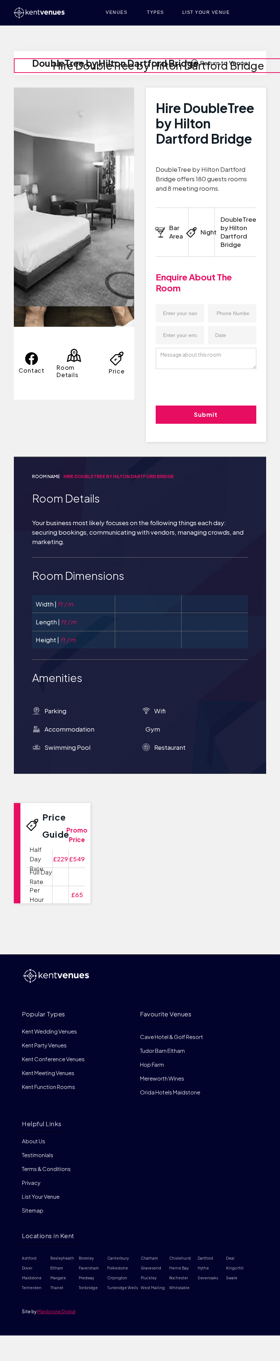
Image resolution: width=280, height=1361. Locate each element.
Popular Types (43, 1014)
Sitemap (32, 1210)
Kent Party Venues (44, 1045)
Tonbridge (88, 1288)
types (155, 12)
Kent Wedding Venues (49, 1031)
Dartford (205, 1258)
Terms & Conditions (46, 1168)
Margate (58, 1278)
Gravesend (151, 1268)
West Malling (153, 1288)
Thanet (56, 1288)
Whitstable (179, 1288)
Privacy (31, 1182)
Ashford (29, 1258)
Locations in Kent (48, 1236)
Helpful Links (42, 1124)
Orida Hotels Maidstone (170, 1092)
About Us (33, 1141)
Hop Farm (152, 1064)
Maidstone (32, 1278)
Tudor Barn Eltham (162, 1050)
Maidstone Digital (56, 1311)
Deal (230, 1258)
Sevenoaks (208, 1278)
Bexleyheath (62, 1258)
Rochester (178, 1278)
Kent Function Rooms (48, 1086)
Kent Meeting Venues (48, 1072)
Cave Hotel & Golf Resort (171, 1036)
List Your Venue (40, 1196)
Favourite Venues (165, 1014)
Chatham (149, 1258)
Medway (86, 1278)
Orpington (117, 1278)
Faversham (89, 1268)
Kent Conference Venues (53, 1058)
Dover (27, 1268)
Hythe (203, 1268)
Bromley (86, 1258)
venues (116, 12)
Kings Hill (235, 1268)
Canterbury (118, 1258)
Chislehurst (180, 1258)
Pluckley (148, 1278)
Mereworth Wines (162, 1078)
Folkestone (117, 1268)
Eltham (56, 1268)
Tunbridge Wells (122, 1288)
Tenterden (32, 1288)
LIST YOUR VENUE (206, 12)
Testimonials (37, 1154)
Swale (231, 1278)
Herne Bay (178, 1268)
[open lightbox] (74, 197)
